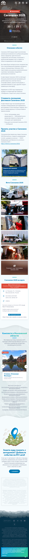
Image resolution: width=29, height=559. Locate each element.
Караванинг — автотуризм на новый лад (18, 535)
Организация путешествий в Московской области (14, 401)
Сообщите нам (5, 310)
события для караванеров (14, 502)
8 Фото (15, 37)
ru (23, 2)
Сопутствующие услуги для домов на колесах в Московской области (14, 407)
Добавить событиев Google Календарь (16, 31)
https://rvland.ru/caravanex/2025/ (10, 143)
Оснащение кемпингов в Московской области (14, 409)
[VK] (21, 520)
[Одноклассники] (14, 524)
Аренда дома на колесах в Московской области (14, 397)
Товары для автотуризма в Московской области (14, 399)
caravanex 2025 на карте (13, 503)
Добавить (15, 471)
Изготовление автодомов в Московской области (15, 392)
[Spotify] (14, 520)
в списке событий (20, 286)
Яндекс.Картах (10, 306)
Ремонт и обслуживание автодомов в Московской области (15, 404)
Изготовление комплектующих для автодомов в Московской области (14, 388)
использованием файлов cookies (9, 549)
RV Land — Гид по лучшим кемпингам (14, 539)
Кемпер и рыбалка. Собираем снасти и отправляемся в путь (14, 536)
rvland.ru (8, 301)
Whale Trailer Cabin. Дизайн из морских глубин (14, 317)
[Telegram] (17, 520)
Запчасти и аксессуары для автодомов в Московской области (14, 394)
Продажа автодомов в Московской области (14, 390)
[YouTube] (24, 520)
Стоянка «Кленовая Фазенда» (11, 375)
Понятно (4, 555)
